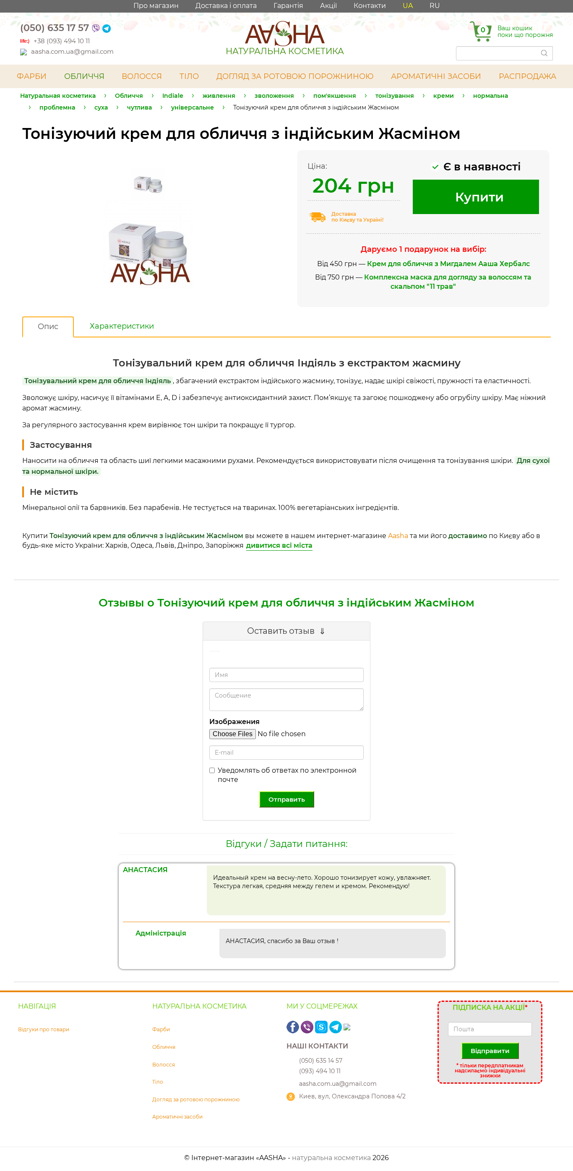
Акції (328, 6)
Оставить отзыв (281, 631)
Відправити (490, 1051)
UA (408, 6)
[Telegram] (106, 28)
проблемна (57, 107)
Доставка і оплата (226, 6)
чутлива (139, 107)
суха (101, 107)
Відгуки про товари (43, 1029)
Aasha (398, 536)
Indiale (172, 95)
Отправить (286, 799)
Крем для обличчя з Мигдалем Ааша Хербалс (448, 264)
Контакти (370, 6)
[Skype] (322, 1027)
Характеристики (122, 326)
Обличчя (129, 95)
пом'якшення (334, 95)
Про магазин (156, 6)
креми (443, 95)
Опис (48, 326)
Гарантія (288, 6)
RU (435, 6)
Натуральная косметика (58, 95)
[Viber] (95, 28)
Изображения (234, 722)
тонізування (394, 95)
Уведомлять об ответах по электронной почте (287, 775)
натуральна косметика (331, 1158)
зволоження (274, 95)
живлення (219, 95)
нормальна (490, 95)
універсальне (192, 107)
